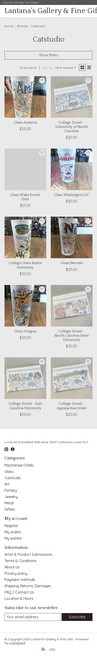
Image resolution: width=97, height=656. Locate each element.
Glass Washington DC (71, 195)
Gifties (10, 509)
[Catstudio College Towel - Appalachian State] (71, 378)
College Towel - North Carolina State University (72, 335)
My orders (13, 532)
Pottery (11, 490)
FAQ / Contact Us (19, 592)
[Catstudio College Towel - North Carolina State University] (71, 306)
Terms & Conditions (21, 560)
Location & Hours (19, 598)
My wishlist (13, 538)
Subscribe (77, 617)
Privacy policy (16, 573)
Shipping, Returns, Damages (28, 586)
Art (7, 484)
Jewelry (11, 496)
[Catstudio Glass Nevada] (71, 237)
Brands (22, 26)
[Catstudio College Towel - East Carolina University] (25, 378)
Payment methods (20, 579)
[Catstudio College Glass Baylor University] (25, 237)
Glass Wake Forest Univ (25, 197)
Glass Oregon (25, 331)
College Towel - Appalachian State (71, 406)
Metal (9, 503)
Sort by (47, 67)
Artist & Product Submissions (28, 554)
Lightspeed (17, 643)
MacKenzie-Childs (19, 465)
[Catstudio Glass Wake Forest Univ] (25, 169)
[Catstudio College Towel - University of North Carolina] (71, 97)
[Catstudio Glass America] (25, 97)
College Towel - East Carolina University (25, 406)
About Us (12, 567)
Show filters (48, 55)
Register (11, 525)
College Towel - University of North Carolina (71, 126)
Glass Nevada (72, 263)
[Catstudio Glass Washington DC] (71, 169)
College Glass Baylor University (25, 265)
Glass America (25, 122)
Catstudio (13, 478)
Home (9, 26)
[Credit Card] (43, 649)
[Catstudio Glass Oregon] (25, 306)
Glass (9, 471)
